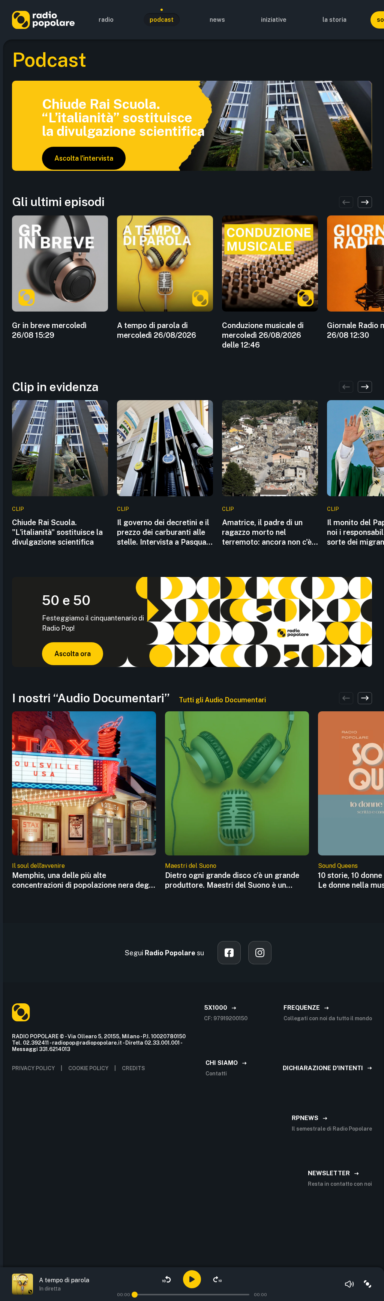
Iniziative (273, 19)
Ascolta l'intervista (83, 158)
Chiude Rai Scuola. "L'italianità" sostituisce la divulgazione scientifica (57, 532)
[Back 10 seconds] (166, 1279)
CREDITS (133, 1068)
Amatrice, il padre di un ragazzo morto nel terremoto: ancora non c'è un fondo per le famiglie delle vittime (267, 532)
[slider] (135, 1295)
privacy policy (33, 1068)
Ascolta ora (72, 654)
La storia (334, 19)
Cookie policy (88, 1068)
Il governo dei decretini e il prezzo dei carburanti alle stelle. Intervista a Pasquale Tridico (164, 532)
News (217, 19)
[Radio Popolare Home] (43, 20)
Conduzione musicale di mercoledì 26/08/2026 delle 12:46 (263, 335)
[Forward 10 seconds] (217, 1279)
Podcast (162, 19)
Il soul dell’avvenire (38, 865)
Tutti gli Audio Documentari (222, 700)
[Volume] (349, 1284)
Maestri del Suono (190, 865)
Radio (106, 19)
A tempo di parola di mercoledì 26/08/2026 (156, 330)
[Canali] (367, 1284)
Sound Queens (338, 865)
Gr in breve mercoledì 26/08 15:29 (49, 330)
